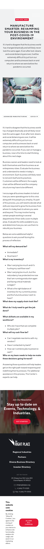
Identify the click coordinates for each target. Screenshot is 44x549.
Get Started (22, 421)
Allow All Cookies (29, 522)
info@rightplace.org (23, 485)
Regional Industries (22, 452)
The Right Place (19, 442)
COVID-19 (34, 116)
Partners (22, 457)
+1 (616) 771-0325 (23, 488)
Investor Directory (22, 467)
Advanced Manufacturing (15, 116)
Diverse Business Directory (22, 462)
